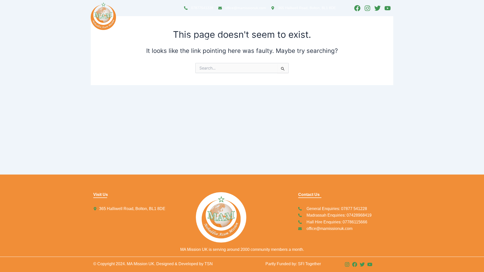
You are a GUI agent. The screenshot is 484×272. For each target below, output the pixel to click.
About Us (215, 27)
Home (192, 27)
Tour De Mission (260, 39)
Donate (324, 27)
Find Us (348, 27)
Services (273, 27)
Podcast (300, 27)
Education (243, 27)
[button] (244, 27)
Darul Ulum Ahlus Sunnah (210, 39)
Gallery (371, 27)
